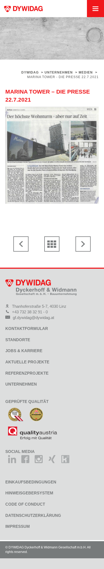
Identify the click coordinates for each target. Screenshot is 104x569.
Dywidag (30, 72)
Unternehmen (59, 72)
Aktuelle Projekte (27, 362)
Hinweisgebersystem (29, 493)
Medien (86, 72)
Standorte (17, 339)
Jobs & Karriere (23, 350)
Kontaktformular (26, 328)
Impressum (17, 526)
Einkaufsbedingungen (30, 482)
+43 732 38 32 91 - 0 (30, 312)
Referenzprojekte (27, 373)
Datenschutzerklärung (33, 515)
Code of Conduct (25, 504)
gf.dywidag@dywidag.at (33, 317)
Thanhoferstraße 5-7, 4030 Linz (39, 306)
